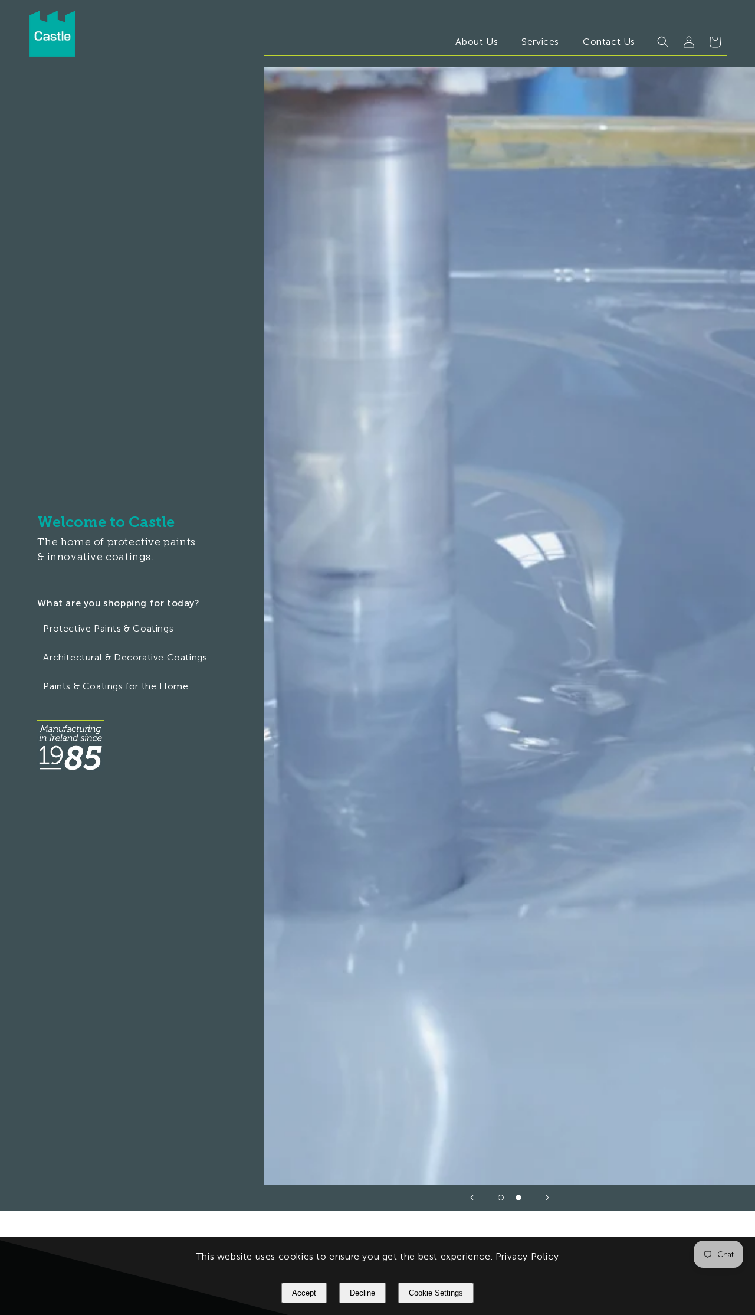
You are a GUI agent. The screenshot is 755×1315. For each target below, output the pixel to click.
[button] (663, 42)
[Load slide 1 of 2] (501, 1197)
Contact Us (609, 41)
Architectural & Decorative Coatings (125, 657)
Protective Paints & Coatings (108, 628)
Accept (304, 1292)
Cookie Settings (436, 1292)
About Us (476, 41)
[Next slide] (547, 1198)
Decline (362, 1292)
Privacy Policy (527, 1256)
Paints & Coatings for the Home (115, 686)
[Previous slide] (472, 1198)
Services (540, 41)
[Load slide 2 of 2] (518, 1197)
